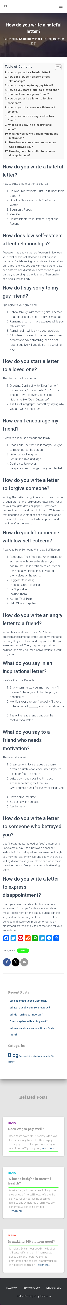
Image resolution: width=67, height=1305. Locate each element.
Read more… (49, 1148)
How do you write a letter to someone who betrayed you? (32, 144)
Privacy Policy (31, 1288)
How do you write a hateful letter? (29, 72)
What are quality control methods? (30, 1007)
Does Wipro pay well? (26, 1129)
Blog (13, 1055)
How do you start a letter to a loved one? (33, 90)
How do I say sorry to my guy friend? (30, 85)
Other (53, 1056)
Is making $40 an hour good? (31, 1241)
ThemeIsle (45, 1296)
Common (23, 1056)
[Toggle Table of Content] (57, 67)
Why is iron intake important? (27, 1014)
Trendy (22, 951)
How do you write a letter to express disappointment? (32, 153)
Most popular (44, 1056)
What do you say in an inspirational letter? (30, 127)
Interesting (32, 1056)
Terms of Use (53, 1288)
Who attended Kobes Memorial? (28, 1000)
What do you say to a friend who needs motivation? (33, 136)
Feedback (11, 1288)
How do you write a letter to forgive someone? (30, 100)
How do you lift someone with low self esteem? (31, 109)
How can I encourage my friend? (28, 94)
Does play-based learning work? (29, 1021)
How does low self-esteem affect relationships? (29, 79)
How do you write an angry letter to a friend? (31, 118)
